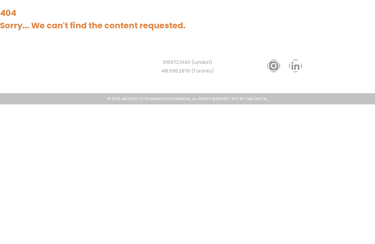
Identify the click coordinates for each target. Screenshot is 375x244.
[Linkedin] (295, 65)
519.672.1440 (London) (187, 62)
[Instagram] (273, 65)
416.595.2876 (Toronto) (187, 71)
